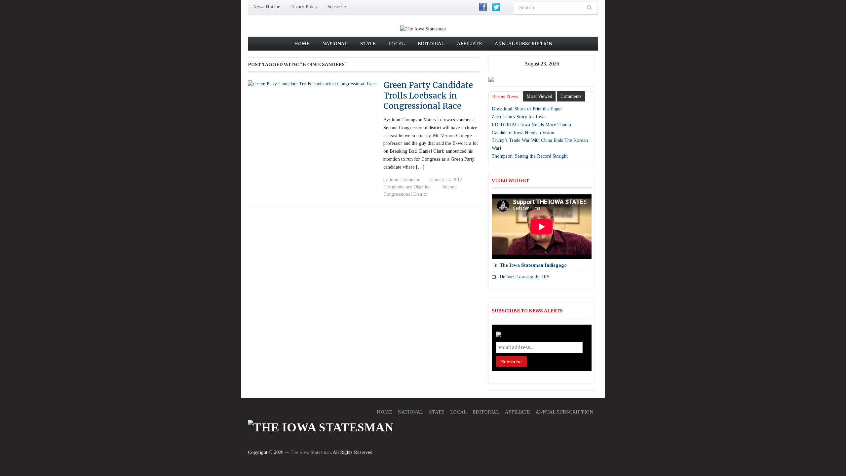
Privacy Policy (304, 6)
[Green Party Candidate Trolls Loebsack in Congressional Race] (312, 83)
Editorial (431, 44)
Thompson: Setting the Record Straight (530, 156)
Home (301, 44)
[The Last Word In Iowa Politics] (423, 28)
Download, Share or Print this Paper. (527, 108)
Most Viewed (539, 96)
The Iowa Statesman (310, 452)
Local (396, 44)
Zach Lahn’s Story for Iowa (519, 116)
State (367, 44)
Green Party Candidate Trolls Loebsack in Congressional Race (428, 95)
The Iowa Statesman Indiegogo (533, 265)
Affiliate (469, 44)
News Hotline (266, 6)
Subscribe (336, 6)
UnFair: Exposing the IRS (525, 276)
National (334, 44)
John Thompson (404, 179)
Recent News (505, 96)
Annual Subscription (523, 44)
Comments (571, 96)
